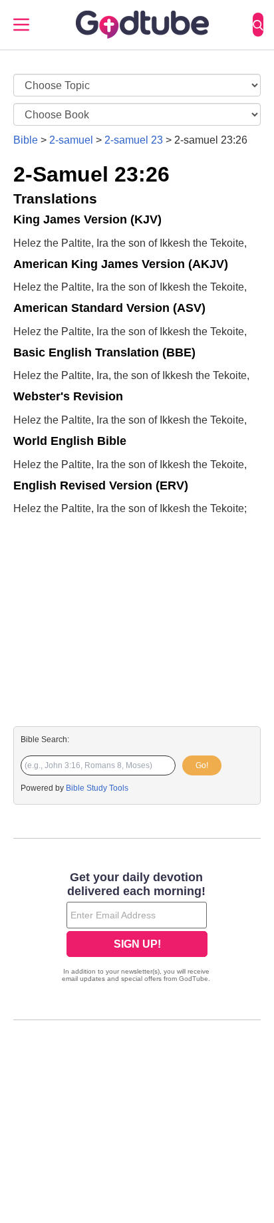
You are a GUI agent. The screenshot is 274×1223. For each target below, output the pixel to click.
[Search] (258, 25)
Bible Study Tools (97, 788)
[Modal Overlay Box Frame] (137, 928)
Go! (202, 765)
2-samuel (71, 140)
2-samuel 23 (133, 140)
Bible (25, 140)
